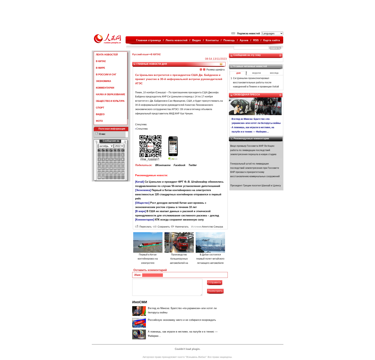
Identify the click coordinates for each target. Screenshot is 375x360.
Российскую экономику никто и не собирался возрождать (182, 319)
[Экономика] (143, 190)
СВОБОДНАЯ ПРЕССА (246, 94)
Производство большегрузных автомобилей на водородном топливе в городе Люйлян (179, 263)
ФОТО (99, 121)
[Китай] (139, 181)
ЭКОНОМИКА (103, 81)
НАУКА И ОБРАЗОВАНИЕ (110, 94)
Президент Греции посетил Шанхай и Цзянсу (255, 185)
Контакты (212, 40)
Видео (196, 40)
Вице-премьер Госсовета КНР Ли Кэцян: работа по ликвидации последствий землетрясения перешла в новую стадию (253, 150)
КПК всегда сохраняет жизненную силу (179, 219)
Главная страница (148, 40)
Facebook (179, 165)
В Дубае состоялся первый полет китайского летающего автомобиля (210, 258)
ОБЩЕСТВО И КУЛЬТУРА (110, 101)
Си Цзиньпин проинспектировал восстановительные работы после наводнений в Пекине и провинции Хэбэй (256, 82)
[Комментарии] (144, 219)
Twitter (192, 165)
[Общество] (142, 202)
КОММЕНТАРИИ (105, 87)
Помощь (229, 40)
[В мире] (140, 211)
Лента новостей (177, 40)
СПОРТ (100, 107)
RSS (256, 40)
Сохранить (163, 226)
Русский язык (140, 54)
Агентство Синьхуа (212, 226)
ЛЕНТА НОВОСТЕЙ (107, 54)
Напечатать (181, 226)
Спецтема (142, 128)
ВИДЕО (100, 114)
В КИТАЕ (101, 61)
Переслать (145, 226)
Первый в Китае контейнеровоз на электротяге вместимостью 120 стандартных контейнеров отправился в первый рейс (178, 194)
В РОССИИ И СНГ (106, 74)
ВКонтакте (163, 165)
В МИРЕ (100, 68)
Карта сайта (271, 40)
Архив (244, 40)
